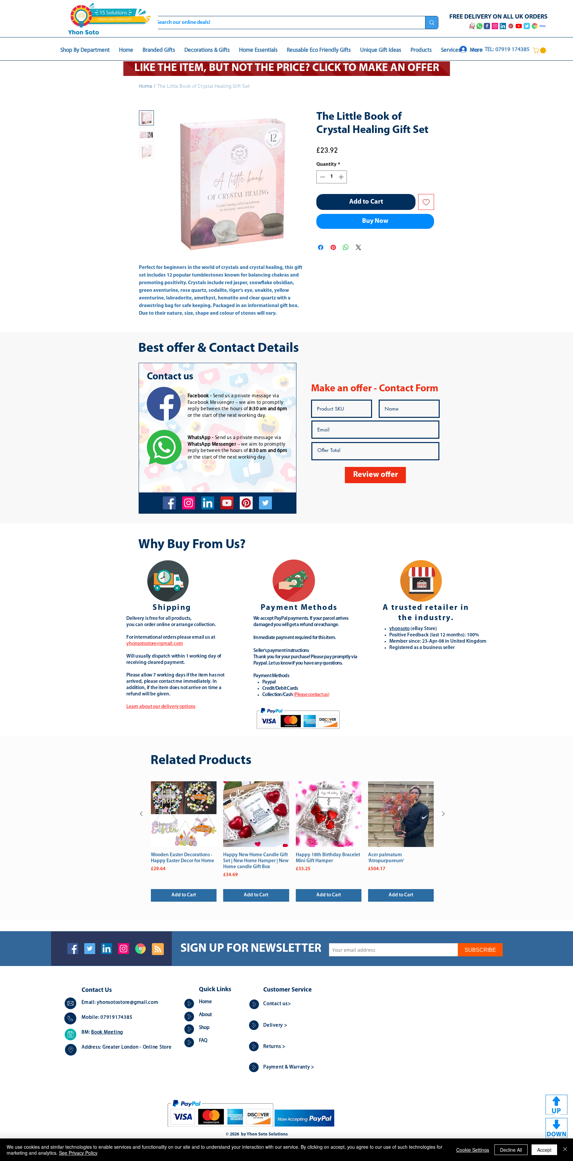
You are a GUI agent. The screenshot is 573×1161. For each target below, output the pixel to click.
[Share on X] (358, 247)
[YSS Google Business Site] (535, 26)
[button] (540, 50)
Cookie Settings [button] (472, 1149)
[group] (292, 841)
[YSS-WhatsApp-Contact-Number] (479, 26)
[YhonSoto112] (169, 502)
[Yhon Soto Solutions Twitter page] (527, 26)
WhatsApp (199, 437)
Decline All (511, 1149)
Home (145, 86)
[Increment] (341, 177)
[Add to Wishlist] (426, 202)
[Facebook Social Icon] (72, 948)
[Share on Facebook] (321, 247)
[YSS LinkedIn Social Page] (503, 26)
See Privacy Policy (78, 1152)
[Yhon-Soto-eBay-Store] (543, 26)
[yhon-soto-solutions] (207, 502)
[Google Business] (140, 948)
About (205, 1014)
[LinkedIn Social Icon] (106, 948)
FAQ (203, 1040)
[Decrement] (321, 177)
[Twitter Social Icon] (89, 948)
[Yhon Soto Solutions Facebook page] (487, 26)
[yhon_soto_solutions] (188, 502)
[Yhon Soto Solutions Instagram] (495, 26)
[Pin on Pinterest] (333, 247)
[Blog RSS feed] (158, 949)
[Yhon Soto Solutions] (227, 502)
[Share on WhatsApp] (346, 247)
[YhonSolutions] (246, 502)
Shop (204, 1027)
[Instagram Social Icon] (123, 948)
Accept (544, 1149)
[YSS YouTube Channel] (519, 26)
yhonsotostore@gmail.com (127, 1002)
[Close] (565, 1150)
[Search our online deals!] (431, 22)
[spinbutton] (331, 177)
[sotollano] (265, 502)
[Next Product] (443, 814)
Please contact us (311, 694)
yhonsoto (399, 628)
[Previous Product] (141, 814)
